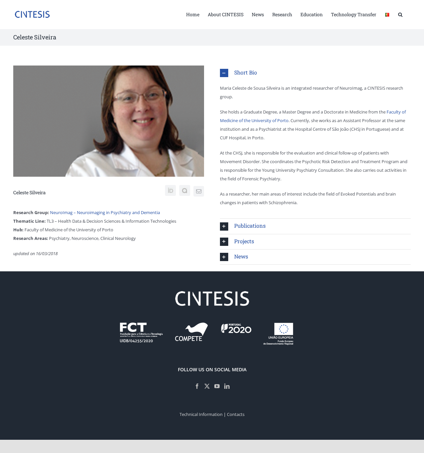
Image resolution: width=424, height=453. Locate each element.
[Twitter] (207, 386)
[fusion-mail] (198, 191)
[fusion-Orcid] (170, 190)
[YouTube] (217, 386)
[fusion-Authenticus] (184, 190)
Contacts (235, 414)
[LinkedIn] (227, 386)
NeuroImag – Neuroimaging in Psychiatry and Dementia (105, 212)
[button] (400, 14)
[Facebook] (197, 386)
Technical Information (201, 414)
